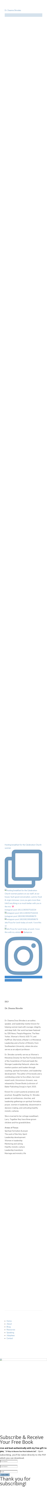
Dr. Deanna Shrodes (13, 10)
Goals (32, 519)
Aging (28, 441)
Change (34, 441)
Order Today (13, 197)
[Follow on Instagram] (30, 366)
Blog (9, 1327)
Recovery (28, 710)
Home (9, 1321)
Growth (14, 444)
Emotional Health (22, 482)
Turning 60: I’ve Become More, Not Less (22, 476)
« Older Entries (11, 732)
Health (20, 444)
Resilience (34, 444)
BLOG (8, 343)
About (9, 1324)
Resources (11, 1329)
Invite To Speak (14, 816)
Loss (28, 523)
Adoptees (11, 1335)
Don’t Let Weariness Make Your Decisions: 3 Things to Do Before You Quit (23, 561)
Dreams (8, 444)
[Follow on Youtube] (25, 366)
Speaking (10, 1332)
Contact (10, 1338)
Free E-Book (13, 1226)
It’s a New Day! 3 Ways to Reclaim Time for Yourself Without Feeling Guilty (21, 608)
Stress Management (17, 621)
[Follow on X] (21, 366)
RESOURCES (11, 350)
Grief (37, 519)
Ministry (8, 485)
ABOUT (8, 337)
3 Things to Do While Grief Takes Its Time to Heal (21, 702)
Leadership (21, 523)
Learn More (23, 55)
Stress (7, 573)
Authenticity (20, 441)
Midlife (27, 444)
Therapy (36, 710)
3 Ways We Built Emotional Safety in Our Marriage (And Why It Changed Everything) (23, 658)
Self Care (14, 526)
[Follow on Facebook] (17, 366)
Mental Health (29, 570)
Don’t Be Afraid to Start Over (21, 513)
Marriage (19, 669)
